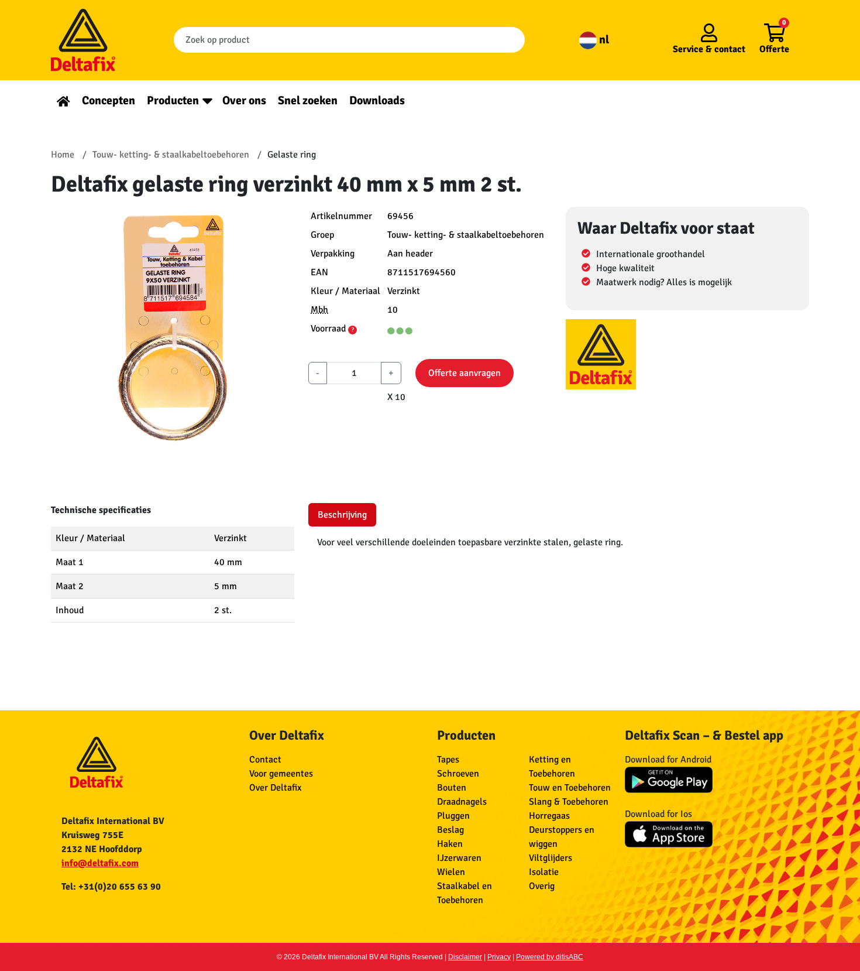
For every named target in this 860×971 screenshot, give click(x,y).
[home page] (63, 100)
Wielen (451, 872)
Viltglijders (550, 858)
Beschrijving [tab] (342, 515)
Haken (450, 844)
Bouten (451, 788)
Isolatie (544, 872)
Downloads (377, 100)
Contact (265, 759)
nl (603, 39)
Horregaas (549, 816)
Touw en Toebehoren (570, 788)
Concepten (108, 100)
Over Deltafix (275, 788)
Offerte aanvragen (464, 373)
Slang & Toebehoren (568, 802)
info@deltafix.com (100, 863)
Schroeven (458, 773)
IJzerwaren (459, 858)
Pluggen (453, 816)
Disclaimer (465, 957)
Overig (542, 886)
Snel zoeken (308, 100)
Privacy (499, 957)
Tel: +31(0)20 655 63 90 (111, 887)
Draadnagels (462, 802)
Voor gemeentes (281, 773)
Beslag (450, 830)
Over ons (244, 100)
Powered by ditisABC (549, 957)
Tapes (448, 759)
